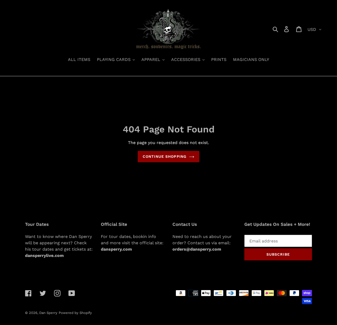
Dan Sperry (48, 313)
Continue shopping (164, 156)
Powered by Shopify (75, 313)
